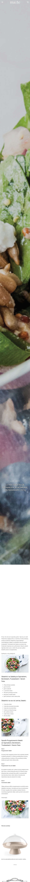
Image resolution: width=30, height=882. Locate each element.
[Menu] (2, 2)
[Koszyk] (28, 2)
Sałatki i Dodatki (15, 481)
